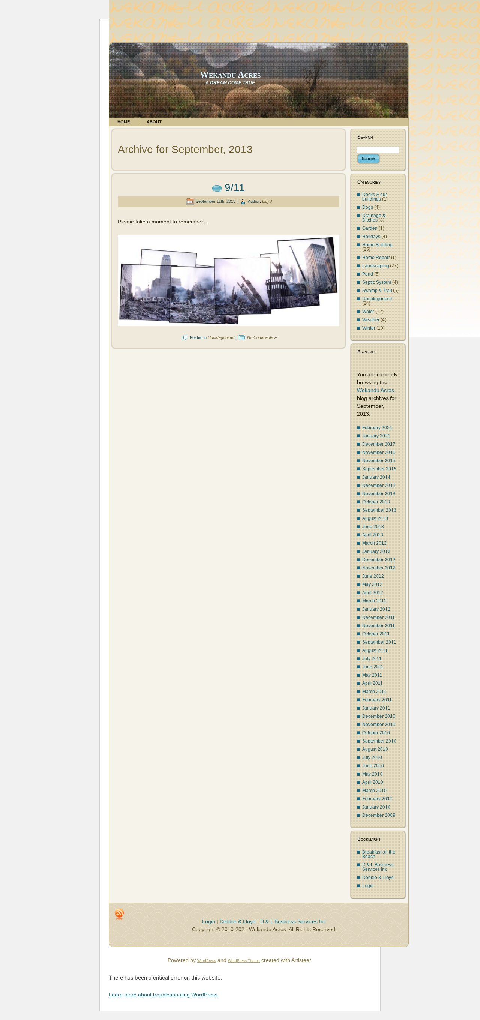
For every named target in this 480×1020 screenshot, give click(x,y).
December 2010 (378, 716)
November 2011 (378, 625)
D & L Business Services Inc (377, 867)
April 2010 (372, 782)
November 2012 (378, 568)
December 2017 (378, 444)
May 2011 (372, 675)
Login (368, 885)
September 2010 (379, 741)
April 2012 (372, 592)
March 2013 (374, 543)
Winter (368, 328)
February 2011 (377, 699)
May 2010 (372, 774)
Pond (367, 274)
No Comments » (262, 337)
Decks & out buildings (374, 197)
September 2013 (379, 510)
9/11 (235, 187)
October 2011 (376, 634)
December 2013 (378, 485)
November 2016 (378, 452)
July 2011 (372, 658)
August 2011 (375, 650)
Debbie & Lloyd (378, 877)
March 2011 (374, 691)
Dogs (367, 207)
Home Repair (376, 257)
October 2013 (376, 502)
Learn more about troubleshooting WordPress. (164, 995)
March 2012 (374, 601)
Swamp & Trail (377, 290)
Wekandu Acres (230, 74)
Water (368, 311)
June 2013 (373, 526)
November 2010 (378, 724)
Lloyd (267, 201)
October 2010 (376, 732)
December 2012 (378, 559)
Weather (371, 319)
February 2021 (377, 427)
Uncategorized (221, 337)
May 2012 (372, 584)
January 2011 (376, 708)
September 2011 (379, 642)
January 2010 (376, 807)
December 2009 (378, 815)
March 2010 (374, 790)
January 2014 (376, 477)
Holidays (371, 236)
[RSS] (119, 914)
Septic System (376, 282)
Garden (370, 228)
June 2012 (373, 576)
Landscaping (375, 265)
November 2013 (378, 493)
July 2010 (372, 757)
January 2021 (376, 436)
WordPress (206, 961)
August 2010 (375, 749)
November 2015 (378, 460)
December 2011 (378, 617)
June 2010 (373, 765)
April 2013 (372, 535)
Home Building (377, 244)
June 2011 (373, 667)
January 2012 (376, 609)
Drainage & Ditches (374, 218)
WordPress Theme (244, 961)
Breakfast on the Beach (378, 854)
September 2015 (379, 469)
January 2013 (376, 551)
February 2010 (377, 798)
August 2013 (375, 518)
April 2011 (372, 683)
